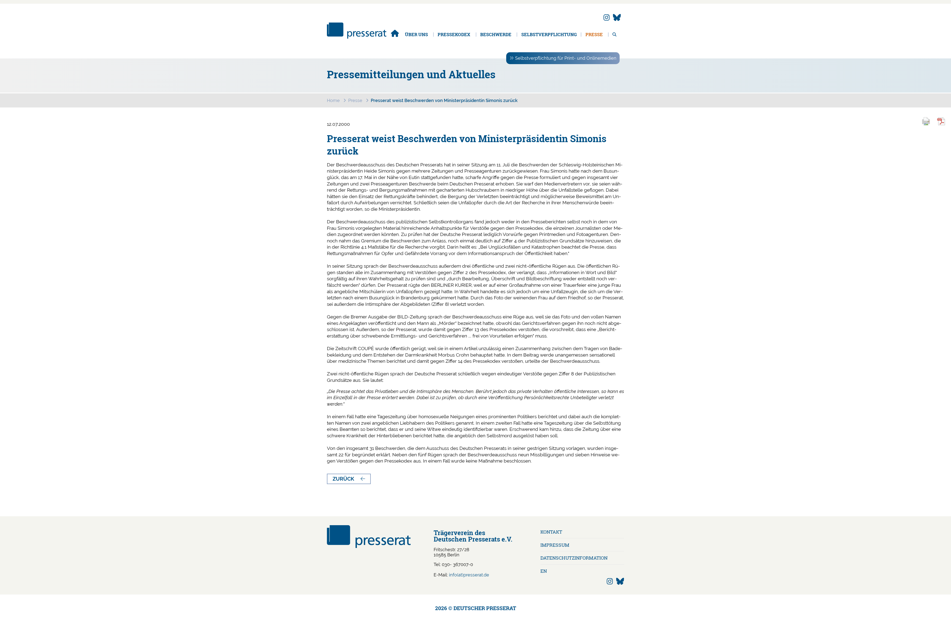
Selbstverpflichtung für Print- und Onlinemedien (565, 58)
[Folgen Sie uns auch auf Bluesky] (617, 18)
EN (543, 571)
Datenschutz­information (574, 558)
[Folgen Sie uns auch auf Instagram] (607, 18)
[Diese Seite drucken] (928, 124)
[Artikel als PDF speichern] (944, 124)
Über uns (416, 34)
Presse (594, 34)
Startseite (395, 33)
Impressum (554, 545)
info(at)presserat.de (469, 574)
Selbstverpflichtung (549, 34)
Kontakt (551, 532)
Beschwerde (495, 34)
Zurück (343, 479)
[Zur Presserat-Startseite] (356, 37)
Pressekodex (454, 34)
